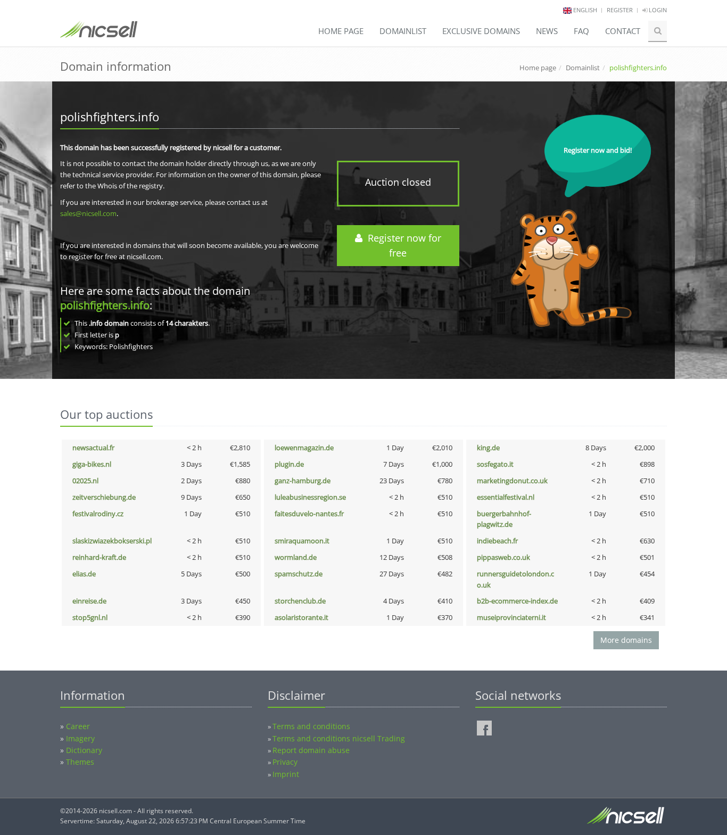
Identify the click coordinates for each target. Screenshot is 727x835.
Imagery (80, 738)
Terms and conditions (311, 726)
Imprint (285, 774)
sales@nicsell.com (88, 213)
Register (620, 10)
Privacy (285, 762)
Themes (80, 762)
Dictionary (84, 750)
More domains (626, 640)
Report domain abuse (311, 750)
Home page (340, 31)
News (547, 31)
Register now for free (401, 246)
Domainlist (402, 31)
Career (78, 726)
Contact (622, 31)
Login (657, 10)
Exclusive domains (481, 31)
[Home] (99, 34)
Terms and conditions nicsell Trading (338, 738)
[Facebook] (484, 728)
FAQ (581, 31)
